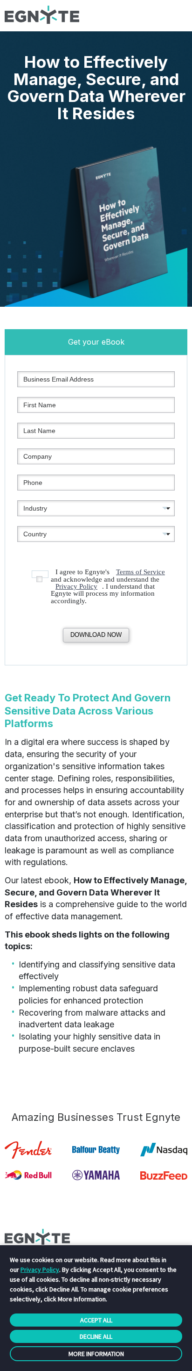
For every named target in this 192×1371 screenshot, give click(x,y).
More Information (96, 1353)
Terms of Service (140, 572)
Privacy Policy (76, 586)
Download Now (96, 634)
